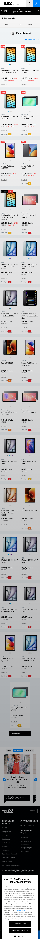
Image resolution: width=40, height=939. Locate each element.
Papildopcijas (21, 936)
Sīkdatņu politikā (20, 910)
